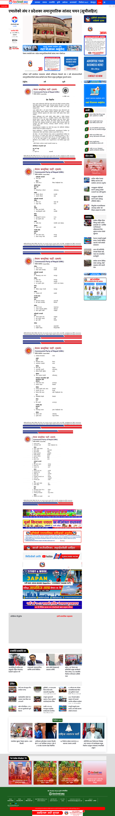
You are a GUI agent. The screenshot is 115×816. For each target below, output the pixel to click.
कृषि (58, 2)
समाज (44, 2)
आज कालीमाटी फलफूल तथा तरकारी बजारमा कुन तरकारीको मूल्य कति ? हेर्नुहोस (70, 781)
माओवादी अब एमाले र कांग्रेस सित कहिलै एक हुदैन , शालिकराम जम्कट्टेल (95, 781)
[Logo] (18, 2)
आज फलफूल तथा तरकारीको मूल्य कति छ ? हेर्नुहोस (45, 782)
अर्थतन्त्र (64, 2)
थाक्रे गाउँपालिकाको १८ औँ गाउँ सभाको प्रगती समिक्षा (20, 782)
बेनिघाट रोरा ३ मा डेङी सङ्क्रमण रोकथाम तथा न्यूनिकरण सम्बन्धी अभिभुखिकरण (95, 166)
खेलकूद (93, 2)
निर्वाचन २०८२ (83, 2)
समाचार (37, 2)
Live (99, 2)
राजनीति (52, 2)
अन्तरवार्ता (73, 2)
